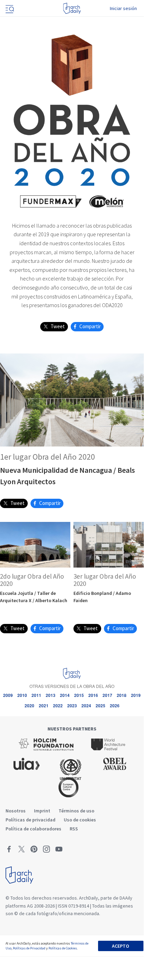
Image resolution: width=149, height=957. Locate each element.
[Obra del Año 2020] (72, 109)
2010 (22, 695)
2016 (93, 695)
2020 (29, 705)
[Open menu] (9, 8)
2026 (115, 705)
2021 (44, 705)
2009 (8, 695)
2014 (65, 695)
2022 (58, 705)
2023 (72, 705)
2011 (36, 695)
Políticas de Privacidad (29, 948)
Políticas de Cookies (63, 948)
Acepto (120, 946)
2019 (136, 695)
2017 (107, 695)
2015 (79, 695)
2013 (50, 695)
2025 (100, 705)
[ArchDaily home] (72, 8)
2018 (121, 695)
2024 (86, 705)
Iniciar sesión (123, 8)
